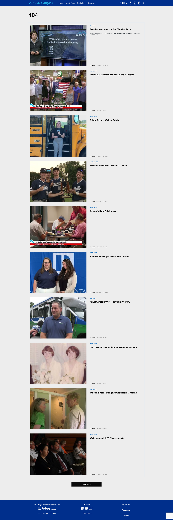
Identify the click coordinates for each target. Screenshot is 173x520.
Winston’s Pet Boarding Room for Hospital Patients (113, 393)
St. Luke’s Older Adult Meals (103, 211)
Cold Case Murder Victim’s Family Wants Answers (113, 347)
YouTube (126, 515)
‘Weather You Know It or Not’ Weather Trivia (110, 29)
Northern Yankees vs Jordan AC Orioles (108, 165)
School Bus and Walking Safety (104, 120)
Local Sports (94, 162)
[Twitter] (134, 3)
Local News (93, 71)
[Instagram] (139, 3)
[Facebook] (130, 3)
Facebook (126, 510)
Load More (86, 484)
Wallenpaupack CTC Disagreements (107, 438)
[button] (123, 3)
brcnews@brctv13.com (47, 513)
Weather (92, 25)
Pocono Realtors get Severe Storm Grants (109, 256)
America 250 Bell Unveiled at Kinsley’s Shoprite (112, 74)
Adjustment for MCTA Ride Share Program (110, 302)
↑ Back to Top (86, 513)
